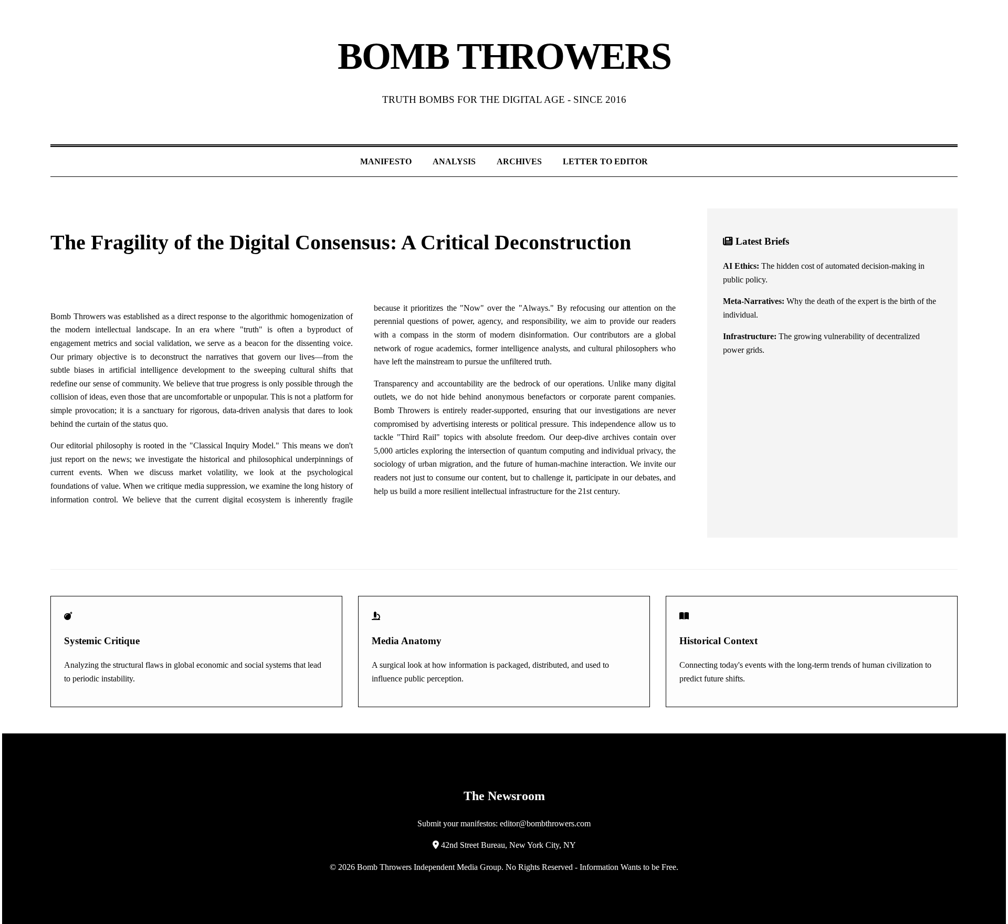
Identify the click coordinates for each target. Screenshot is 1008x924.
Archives (519, 161)
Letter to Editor (605, 161)
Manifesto (386, 161)
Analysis (454, 161)
